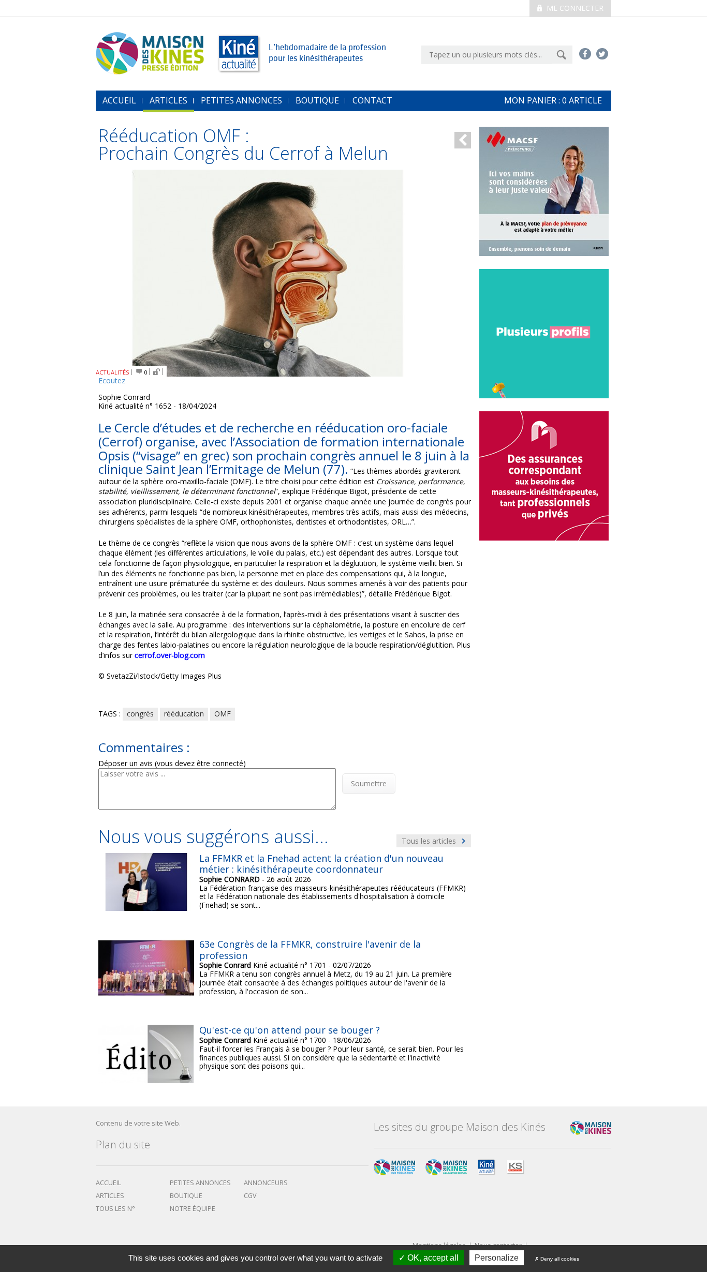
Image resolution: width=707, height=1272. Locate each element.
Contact (372, 100)
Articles (168, 100)
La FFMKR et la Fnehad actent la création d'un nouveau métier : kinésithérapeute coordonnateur (321, 864)
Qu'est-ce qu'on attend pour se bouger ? (289, 1030)
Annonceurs (266, 1182)
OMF (222, 714)
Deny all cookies (559, 1259)
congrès (140, 714)
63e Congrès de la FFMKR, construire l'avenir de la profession (310, 950)
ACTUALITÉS (112, 372)
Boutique (317, 100)
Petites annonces (241, 100)
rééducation (184, 714)
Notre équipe (192, 1208)
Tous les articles (430, 841)
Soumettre (369, 783)
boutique (186, 1195)
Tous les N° (115, 1208)
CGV (250, 1195)
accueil (119, 100)
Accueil (108, 1182)
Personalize (497, 1257)
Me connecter (573, 8)
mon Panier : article (553, 100)
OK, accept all (432, 1257)
